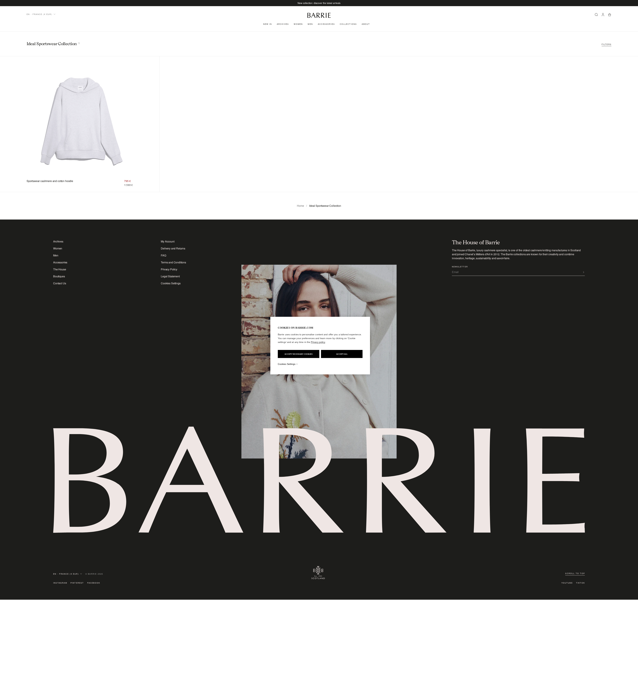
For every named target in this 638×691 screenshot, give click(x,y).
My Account (167, 241)
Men (310, 24)
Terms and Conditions (173, 262)
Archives (283, 24)
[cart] (609, 15)
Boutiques (59, 276)
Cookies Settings (170, 283)
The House (59, 269)
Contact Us (59, 283)
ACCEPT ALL (342, 354)
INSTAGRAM (60, 583)
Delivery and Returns (173, 248)
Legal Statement (170, 276)
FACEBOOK (93, 583)
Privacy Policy (169, 269)
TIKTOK (580, 583)
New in (267, 24)
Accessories (326, 24)
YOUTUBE (567, 583)
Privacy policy (318, 342)
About (366, 24)
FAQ (163, 255)
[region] (320, 345)
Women (298, 24)
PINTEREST (77, 583)
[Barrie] (319, 17)
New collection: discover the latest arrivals (319, 3)
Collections (348, 24)
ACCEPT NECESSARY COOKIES (298, 354)
